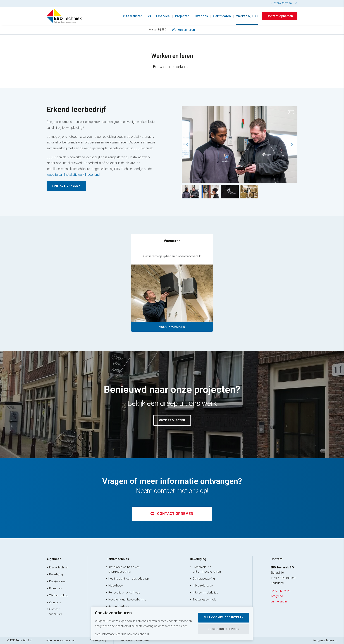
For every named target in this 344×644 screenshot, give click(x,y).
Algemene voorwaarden (60, 640)
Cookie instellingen (224, 629)
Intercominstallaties (205, 592)
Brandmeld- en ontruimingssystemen (207, 569)
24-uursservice (159, 16)
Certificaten (222, 16)
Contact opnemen (280, 16)
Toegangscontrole (204, 599)
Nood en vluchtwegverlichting (127, 599)
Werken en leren (183, 30)
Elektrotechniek (59, 567)
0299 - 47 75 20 (282, 3)
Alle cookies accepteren (224, 617)
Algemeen (54, 559)
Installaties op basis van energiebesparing (124, 569)
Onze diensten (131, 16)
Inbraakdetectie (203, 585)
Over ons (201, 16)
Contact (277, 559)
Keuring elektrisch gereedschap (128, 578)
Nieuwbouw (115, 585)
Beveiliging (56, 574)
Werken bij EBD (247, 16)
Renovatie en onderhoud (124, 592)
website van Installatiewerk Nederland (73, 174)
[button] (292, 144)
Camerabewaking (204, 578)
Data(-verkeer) (58, 581)
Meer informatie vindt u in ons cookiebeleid (122, 634)
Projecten (182, 16)
